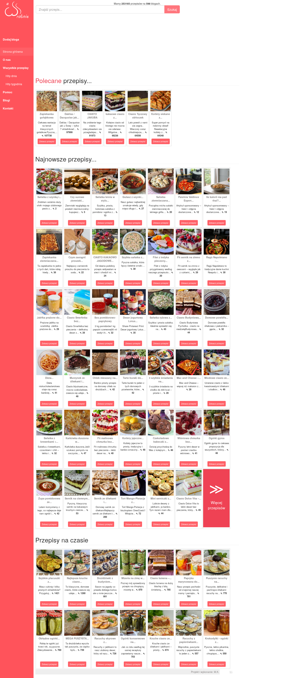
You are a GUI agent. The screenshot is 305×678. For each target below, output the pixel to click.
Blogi (6, 100)
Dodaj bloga (11, 39)
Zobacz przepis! (46, 141)
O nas (7, 60)
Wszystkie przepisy (16, 68)
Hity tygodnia (12, 84)
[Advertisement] (137, 41)
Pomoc (7, 92)
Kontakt (8, 108)
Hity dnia (10, 76)
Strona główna (13, 52)
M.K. (216, 672)
